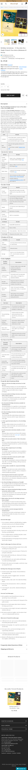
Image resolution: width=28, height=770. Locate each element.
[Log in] (22, 4)
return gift (17, 435)
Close (26, 1)
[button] (23, 35)
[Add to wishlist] (23, 95)
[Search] (6, 4)
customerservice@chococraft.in (16, 180)
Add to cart (10, 95)
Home (2, 7)
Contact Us (21, 768)
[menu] (2, 4)
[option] (14, 23)
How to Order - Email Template (16, 176)
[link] (8, 678)
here (23, 159)
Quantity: (3, 84)
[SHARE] (26, 95)
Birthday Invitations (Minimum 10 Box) (16, 7)
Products (6, 7)
